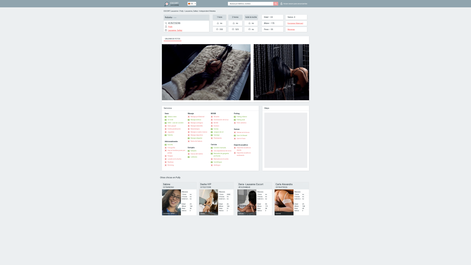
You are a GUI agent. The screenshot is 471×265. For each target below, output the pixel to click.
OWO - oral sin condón (175, 123)
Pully (181, 11)
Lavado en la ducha (174, 159)
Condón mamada (220, 148)
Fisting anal (241, 120)
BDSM (216, 123)
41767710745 (174, 23)
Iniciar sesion (295, 4)
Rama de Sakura (196, 141)
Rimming (171, 165)
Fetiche (170, 135)
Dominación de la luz (221, 120)
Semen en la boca (243, 132)
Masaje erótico (196, 120)
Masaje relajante (196, 138)
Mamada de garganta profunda (221, 154)
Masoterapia (195, 129)
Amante (216, 117)
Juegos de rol (218, 132)
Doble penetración (174, 129)
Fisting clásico (242, 117)
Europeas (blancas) (295, 23)
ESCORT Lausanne (171, 11)
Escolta (170, 145)
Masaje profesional (197, 117)
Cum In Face (241, 138)
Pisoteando (218, 138)
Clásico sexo (172, 117)
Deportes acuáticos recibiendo (244, 154)
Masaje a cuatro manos (199, 132)
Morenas (291, 29)
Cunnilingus (218, 162)
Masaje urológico (197, 123)
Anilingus (217, 165)
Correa (216, 129)
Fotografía (171, 148)
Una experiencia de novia (222, 151)
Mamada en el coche (221, 159)
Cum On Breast (242, 135)
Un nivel (170, 120)
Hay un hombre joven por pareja (176, 151)
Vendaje (216, 135)
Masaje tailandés (197, 126)
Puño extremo (241, 123)
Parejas (170, 156)
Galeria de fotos (172, 39)
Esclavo (216, 126)
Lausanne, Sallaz (191, 11)
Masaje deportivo (197, 135)
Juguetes (171, 132)
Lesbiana (194, 157)
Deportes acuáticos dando (244, 149)
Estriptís (193, 151)
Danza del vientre (197, 154)
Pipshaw (171, 162)
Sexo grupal (172, 126)
